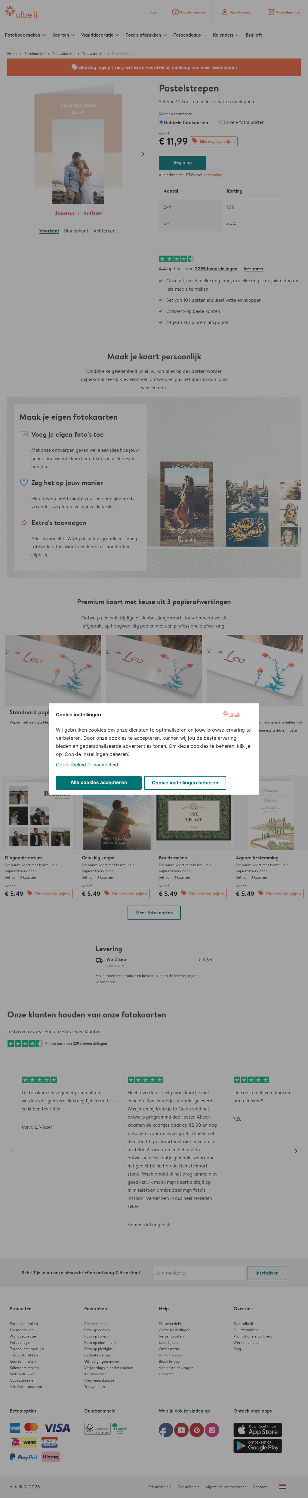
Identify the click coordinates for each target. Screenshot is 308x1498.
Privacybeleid (103, 765)
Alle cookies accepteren (98, 782)
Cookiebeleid (71, 765)
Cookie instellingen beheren (185, 783)
